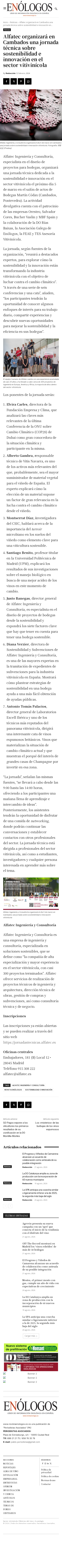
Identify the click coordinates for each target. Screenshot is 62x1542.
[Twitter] (13, 81)
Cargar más (30, 1336)
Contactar (46, 1484)
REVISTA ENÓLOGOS (13, 1089)
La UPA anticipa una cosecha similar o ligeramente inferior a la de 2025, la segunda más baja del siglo (40, 1193)
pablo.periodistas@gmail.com (25, 1442)
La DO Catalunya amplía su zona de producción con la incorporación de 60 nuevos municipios (40, 1176)
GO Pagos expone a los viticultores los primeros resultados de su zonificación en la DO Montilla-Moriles (15, 1129)
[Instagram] (45, 1463)
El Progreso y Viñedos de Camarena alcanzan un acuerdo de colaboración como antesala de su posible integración (40, 1265)
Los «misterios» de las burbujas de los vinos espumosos (47, 1126)
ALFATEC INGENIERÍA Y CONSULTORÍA (28, 1085)
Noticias (13, 22)
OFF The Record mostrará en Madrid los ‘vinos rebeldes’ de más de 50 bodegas (39, 1246)
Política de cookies (50, 1476)
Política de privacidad (46, 1471)
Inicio (5, 22)
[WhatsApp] (28, 81)
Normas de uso (48, 1480)
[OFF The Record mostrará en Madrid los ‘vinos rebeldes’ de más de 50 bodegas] (11, 1248)
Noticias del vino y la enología (31, 1521)
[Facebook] (6, 81)
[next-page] (10, 1206)
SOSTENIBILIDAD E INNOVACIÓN (38, 1089)
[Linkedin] (48, 1463)
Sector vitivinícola (10, 1521)
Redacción (11, 73)
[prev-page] (5, 1206)
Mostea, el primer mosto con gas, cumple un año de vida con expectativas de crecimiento (40, 1283)
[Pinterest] (21, 81)
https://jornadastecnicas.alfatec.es (29, 1042)
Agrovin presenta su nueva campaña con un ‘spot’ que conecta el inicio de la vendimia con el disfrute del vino (40, 1228)
